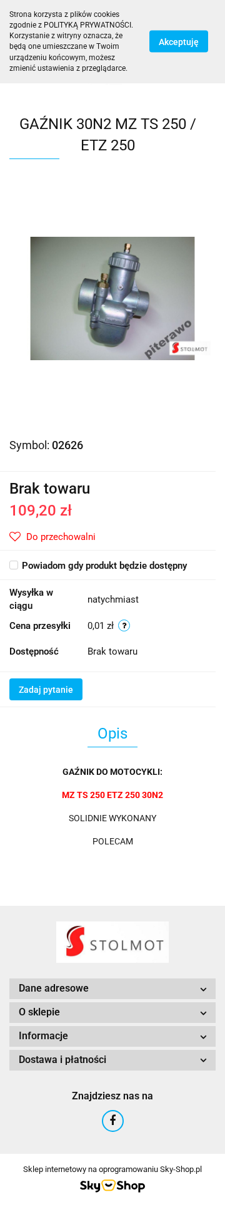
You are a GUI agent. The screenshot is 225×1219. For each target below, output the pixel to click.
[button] (112, 988)
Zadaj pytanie (46, 690)
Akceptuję (179, 42)
